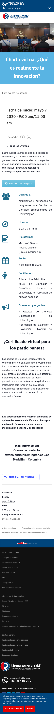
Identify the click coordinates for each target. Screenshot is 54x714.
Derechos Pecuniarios (10, 552)
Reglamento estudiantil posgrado (15, 640)
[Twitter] (29, 137)
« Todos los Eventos (17, 145)
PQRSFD (5, 621)
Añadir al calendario (21, 477)
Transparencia (7, 582)
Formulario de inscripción (20, 183)
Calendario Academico (11, 562)
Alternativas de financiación (13, 596)
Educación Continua (10, 655)
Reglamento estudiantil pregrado (15, 645)
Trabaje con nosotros (10, 557)
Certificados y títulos (10, 567)
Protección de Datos (10, 616)
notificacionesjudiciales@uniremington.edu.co (20, 626)
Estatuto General (8, 635)
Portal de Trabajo (8, 572)
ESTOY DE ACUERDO (13, 709)
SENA (4, 577)
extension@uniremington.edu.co (27, 455)
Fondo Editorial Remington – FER (15, 601)
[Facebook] (22, 137)
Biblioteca (6, 611)
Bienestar (6, 606)
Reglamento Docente (10, 650)
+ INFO (30, 708)
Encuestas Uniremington (11, 587)
